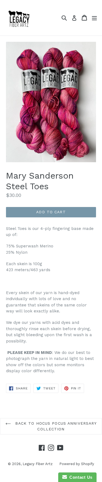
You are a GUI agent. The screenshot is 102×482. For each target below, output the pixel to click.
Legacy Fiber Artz (37, 464)
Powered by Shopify (76, 464)
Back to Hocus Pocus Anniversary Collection (55, 426)
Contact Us (79, 477)
